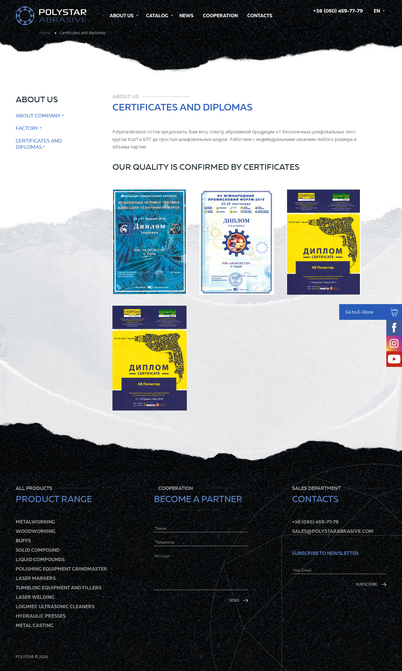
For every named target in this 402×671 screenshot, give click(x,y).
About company (38, 116)
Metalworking (35, 522)
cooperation (220, 16)
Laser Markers (36, 578)
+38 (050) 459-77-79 (338, 11)
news (186, 16)
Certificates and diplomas (39, 144)
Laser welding (35, 597)
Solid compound (38, 550)
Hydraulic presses (41, 616)
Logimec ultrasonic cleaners (55, 606)
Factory (27, 128)
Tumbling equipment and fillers (58, 588)
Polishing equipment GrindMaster (61, 569)
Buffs (23, 541)
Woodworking (36, 531)
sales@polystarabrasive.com (332, 531)
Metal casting (34, 625)
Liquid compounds (40, 559)
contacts (259, 16)
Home (44, 32)
